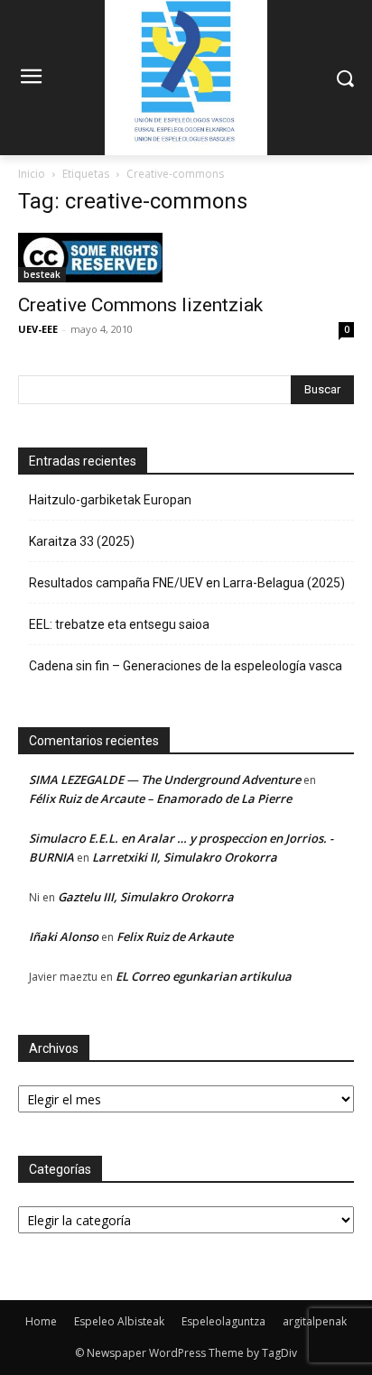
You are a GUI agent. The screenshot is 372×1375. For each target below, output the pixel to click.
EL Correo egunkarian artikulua (204, 976)
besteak (41, 274)
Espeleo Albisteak (119, 1321)
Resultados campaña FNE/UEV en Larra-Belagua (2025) (187, 583)
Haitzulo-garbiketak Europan (110, 500)
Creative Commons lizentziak (140, 305)
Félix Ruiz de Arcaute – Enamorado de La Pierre (160, 798)
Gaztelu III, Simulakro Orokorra (146, 897)
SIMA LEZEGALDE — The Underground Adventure (165, 779)
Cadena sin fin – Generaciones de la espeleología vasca (185, 666)
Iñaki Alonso (63, 936)
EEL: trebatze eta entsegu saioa (119, 624)
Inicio (31, 173)
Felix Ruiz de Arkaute (174, 936)
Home (41, 1321)
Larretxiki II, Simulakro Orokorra (184, 857)
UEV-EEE (38, 329)
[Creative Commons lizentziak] (186, 257)
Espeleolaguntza (223, 1321)
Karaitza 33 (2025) (82, 541)
